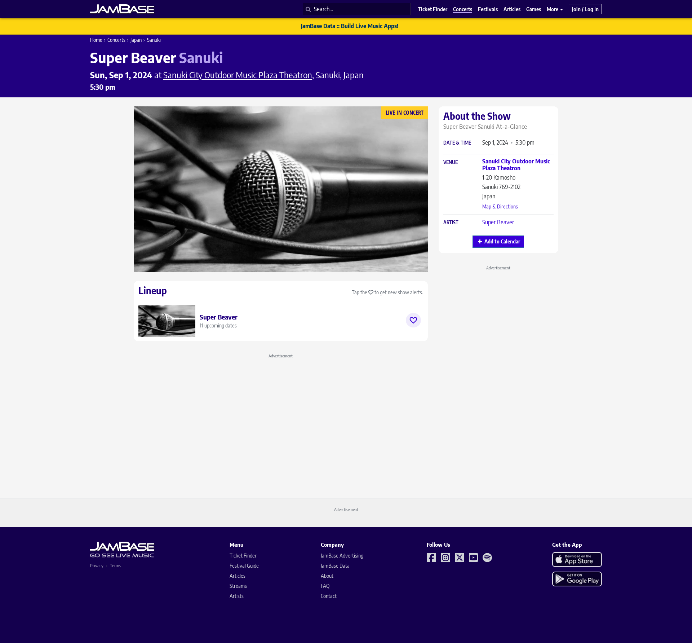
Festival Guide (244, 566)
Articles (237, 576)
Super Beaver (498, 222)
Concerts (116, 40)
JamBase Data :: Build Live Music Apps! (350, 26)
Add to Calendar (502, 241)
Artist (450, 222)
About (327, 576)
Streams (238, 586)
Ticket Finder (243, 555)
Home (96, 40)
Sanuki (154, 40)
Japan (136, 40)
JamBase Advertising (342, 555)
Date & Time (457, 143)
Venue (450, 162)
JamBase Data (335, 566)
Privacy (96, 565)
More (553, 9)
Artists (237, 596)
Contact (329, 596)
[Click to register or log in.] (413, 320)
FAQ (325, 586)
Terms (115, 565)
